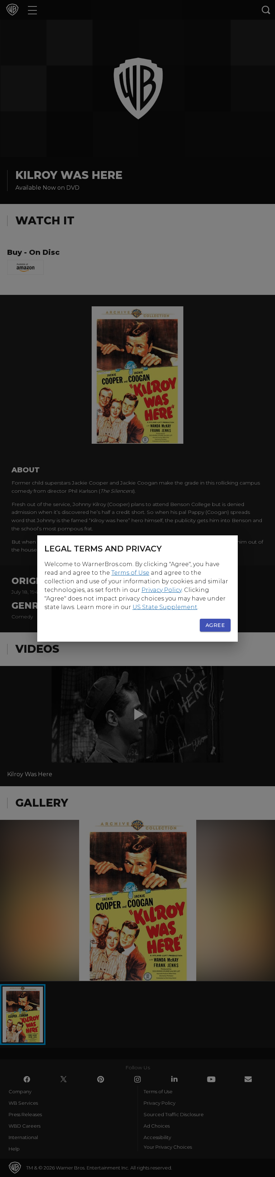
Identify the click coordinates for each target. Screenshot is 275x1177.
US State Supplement (164, 607)
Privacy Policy (161, 590)
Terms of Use (130, 572)
